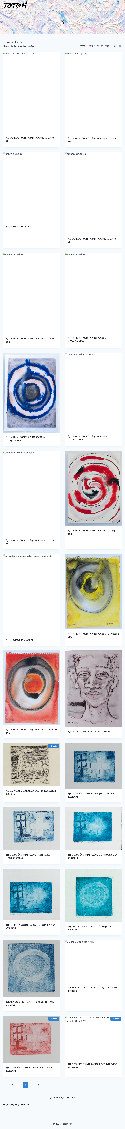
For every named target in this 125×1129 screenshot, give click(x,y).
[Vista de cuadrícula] (115, 46)
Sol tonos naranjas (20, 640)
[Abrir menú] (119, 4)
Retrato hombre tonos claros (89, 731)
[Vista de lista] (120, 46)
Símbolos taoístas (18, 226)
